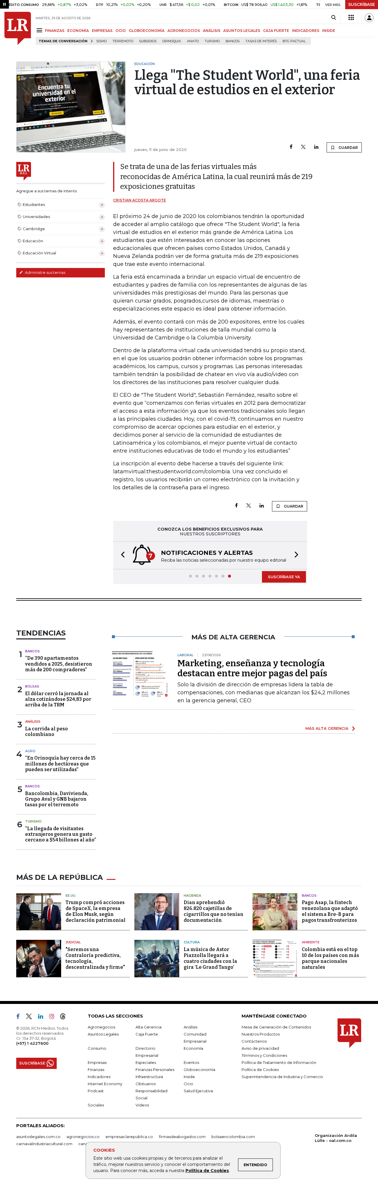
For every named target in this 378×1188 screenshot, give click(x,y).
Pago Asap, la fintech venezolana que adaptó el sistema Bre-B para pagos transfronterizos (330, 911)
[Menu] (40, 30)
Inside (189, 1076)
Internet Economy (105, 1083)
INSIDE (328, 30)
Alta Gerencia (149, 1027)
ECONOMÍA (78, 30)
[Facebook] (291, 147)
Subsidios (148, 41)
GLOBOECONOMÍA (146, 30)
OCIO (120, 30)
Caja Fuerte (147, 1034)
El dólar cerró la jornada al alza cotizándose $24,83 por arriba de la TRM (58, 699)
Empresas (97, 1062)
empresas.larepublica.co (129, 1136)
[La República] (17, 28)
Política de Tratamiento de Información (279, 1062)
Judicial (73, 942)
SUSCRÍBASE (361, 4)
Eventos (191, 1062)
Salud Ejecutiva (198, 1090)
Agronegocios (101, 1027)
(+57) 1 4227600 (32, 1043)
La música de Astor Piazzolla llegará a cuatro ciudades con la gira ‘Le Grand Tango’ (210, 958)
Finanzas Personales (155, 1069)
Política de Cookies (207, 1170)
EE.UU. (71, 895)
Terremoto (123, 41)
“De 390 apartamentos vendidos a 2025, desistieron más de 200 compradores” (58, 663)
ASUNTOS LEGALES (241, 30)
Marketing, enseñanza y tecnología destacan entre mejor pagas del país (252, 668)
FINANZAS (54, 30)
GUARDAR (348, 147)
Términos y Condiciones (264, 1055)
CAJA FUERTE (276, 30)
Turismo (212, 41)
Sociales (96, 1105)
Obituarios (146, 1083)
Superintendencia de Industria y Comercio (282, 1076)
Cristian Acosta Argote (139, 200)
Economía (193, 1048)
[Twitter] (303, 147)
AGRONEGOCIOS (183, 30)
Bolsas (32, 686)
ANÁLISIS (211, 30)
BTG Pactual (294, 41)
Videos (142, 1105)
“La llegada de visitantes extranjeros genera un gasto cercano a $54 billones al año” (60, 834)
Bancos (232, 41)
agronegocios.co (83, 1136)
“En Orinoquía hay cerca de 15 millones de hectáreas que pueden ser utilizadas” (60, 763)
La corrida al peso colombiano (46, 731)
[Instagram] (54, 1017)
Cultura (192, 942)
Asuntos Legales (103, 1034)
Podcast (96, 1090)
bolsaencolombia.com (233, 1136)
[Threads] (65, 1017)
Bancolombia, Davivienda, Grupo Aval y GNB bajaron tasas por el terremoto (56, 799)
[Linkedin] (316, 147)
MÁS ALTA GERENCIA (326, 728)
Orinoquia (171, 41)
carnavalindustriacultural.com (44, 1143)
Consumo (97, 1048)
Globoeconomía (199, 1069)
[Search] (334, 18)
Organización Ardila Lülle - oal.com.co (336, 1138)
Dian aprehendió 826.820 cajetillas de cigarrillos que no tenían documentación (213, 911)
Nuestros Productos (261, 1034)
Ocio (188, 1083)
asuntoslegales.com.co (38, 1136)
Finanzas (96, 1069)
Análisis (32, 721)
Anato (193, 41)
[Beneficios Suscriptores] (351, 17)
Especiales (146, 1062)
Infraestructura (149, 1076)
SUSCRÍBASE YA (284, 576)
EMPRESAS (102, 30)
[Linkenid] (43, 1017)
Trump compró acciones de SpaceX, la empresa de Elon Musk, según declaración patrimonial (96, 911)
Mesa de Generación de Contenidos (276, 1027)
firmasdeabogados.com (182, 1136)
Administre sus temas (44, 272)
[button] (121, 555)
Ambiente (311, 942)
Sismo (101, 41)
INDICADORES (305, 30)
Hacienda (192, 895)
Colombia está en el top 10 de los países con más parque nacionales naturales (330, 958)
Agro (30, 751)
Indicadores (99, 1076)
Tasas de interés (261, 41)
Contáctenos (254, 1041)
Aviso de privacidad (260, 1048)
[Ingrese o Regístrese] (369, 17)
